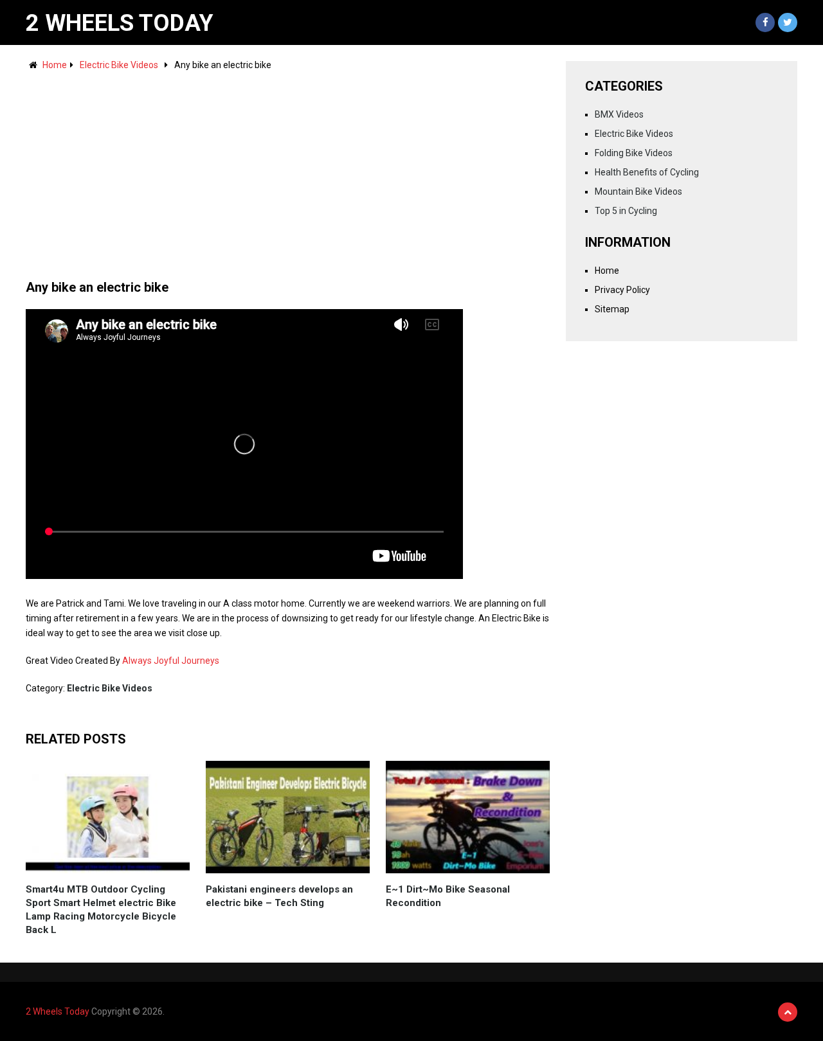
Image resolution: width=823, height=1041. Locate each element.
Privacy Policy (622, 290)
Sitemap (612, 309)
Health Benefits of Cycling (647, 172)
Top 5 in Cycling (626, 211)
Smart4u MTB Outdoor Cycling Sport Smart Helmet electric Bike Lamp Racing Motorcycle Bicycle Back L (101, 910)
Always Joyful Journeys (170, 660)
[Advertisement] (288, 169)
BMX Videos (619, 114)
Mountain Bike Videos (638, 191)
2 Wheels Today (119, 23)
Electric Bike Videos (119, 65)
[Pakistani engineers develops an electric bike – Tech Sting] (288, 817)
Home (54, 65)
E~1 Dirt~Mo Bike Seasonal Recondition (448, 896)
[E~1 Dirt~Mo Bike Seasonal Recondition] (468, 817)
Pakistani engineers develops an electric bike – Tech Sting (279, 896)
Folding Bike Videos (634, 153)
